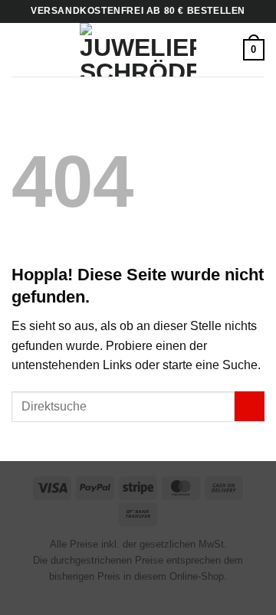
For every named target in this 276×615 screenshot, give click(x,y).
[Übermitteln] (249, 406)
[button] (21, 49)
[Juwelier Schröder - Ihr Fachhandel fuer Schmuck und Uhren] (138, 50)
